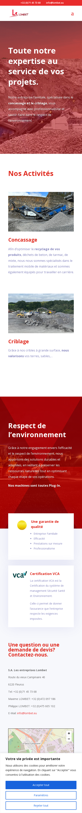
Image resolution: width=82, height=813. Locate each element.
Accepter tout (41, 785)
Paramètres (41, 795)
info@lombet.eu (27, 713)
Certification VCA (44, 573)
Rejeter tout (41, 805)
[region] (41, 783)
